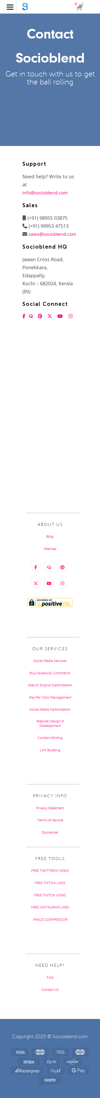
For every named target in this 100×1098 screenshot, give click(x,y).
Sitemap (50, 549)
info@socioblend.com (45, 193)
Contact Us (50, 990)
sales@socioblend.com (52, 234)
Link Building (50, 750)
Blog (50, 536)
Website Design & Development (50, 723)
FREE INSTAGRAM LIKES (50, 907)
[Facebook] (36, 566)
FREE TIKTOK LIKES (50, 883)
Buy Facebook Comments (50, 673)
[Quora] (49, 566)
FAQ (50, 978)
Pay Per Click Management (50, 697)
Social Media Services (50, 661)
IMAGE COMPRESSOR (50, 920)
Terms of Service (50, 820)
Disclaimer (50, 832)
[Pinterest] (62, 566)
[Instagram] (62, 582)
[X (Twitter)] (36, 582)
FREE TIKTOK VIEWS (50, 895)
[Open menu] (6, 12)
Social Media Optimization (50, 709)
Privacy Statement (50, 808)
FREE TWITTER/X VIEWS (50, 871)
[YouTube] (49, 582)
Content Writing (50, 738)
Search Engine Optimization (50, 685)
